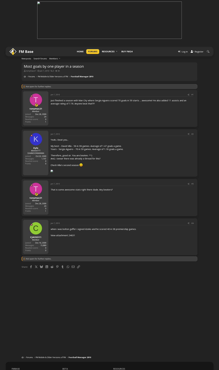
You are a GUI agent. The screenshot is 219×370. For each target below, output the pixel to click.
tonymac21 (31, 70)
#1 (192, 94)
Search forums (40, 58)
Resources (108, 51)
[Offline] (32, 96)
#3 (192, 184)
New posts (26, 58)
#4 (192, 223)
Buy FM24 (127, 51)
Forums (92, 51)
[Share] (188, 94)
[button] (117, 51)
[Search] (208, 51)
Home (80, 51)
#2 (192, 134)
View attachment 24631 (63, 235)
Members (53, 58)
